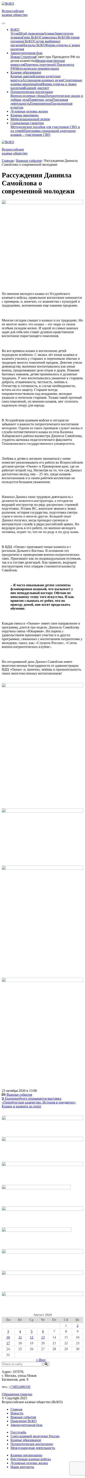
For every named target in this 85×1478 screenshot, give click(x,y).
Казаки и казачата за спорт (21, 1106)
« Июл (41, 1360)
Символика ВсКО (53, 37)
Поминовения (40, 103)
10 (8, 1337)
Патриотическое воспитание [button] (31, 92)
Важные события (19, 1094)
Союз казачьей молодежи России (35, 1436)
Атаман (49, 33)
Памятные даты (40, 99)
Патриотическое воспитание (31, 1444)
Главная (16, 1409)
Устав (14, 33)
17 (8, 1343)
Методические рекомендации (37, 68)
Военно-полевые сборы (28, 96)
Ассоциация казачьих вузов (42, 80)
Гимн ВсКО (31, 37)
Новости (16, 1413)
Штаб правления (31, 33)
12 (31, 1337)
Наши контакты (22, 1467)
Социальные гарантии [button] (27, 123)
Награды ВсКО (33, 45)
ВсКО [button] (14, 29)
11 (20, 1337)
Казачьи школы (21, 76)
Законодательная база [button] (26, 53)
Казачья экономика (24, 115)
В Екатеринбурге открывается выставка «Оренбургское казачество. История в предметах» (39, 1100)
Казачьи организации (26, 1455)
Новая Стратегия (23, 57)
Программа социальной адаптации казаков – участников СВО (43, 133)
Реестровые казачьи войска (30, 1459)
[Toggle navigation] (3, 23)
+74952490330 (19, 1387)
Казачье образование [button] (25, 72)
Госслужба (18, 1432)
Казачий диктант (36, 88)
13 (43, 1337)
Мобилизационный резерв (30, 119)
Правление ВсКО (23, 1421)
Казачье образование (25, 1440)
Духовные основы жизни (29, 111)
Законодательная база (26, 1425)
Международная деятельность (32, 1448)
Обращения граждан (17, 1394)
